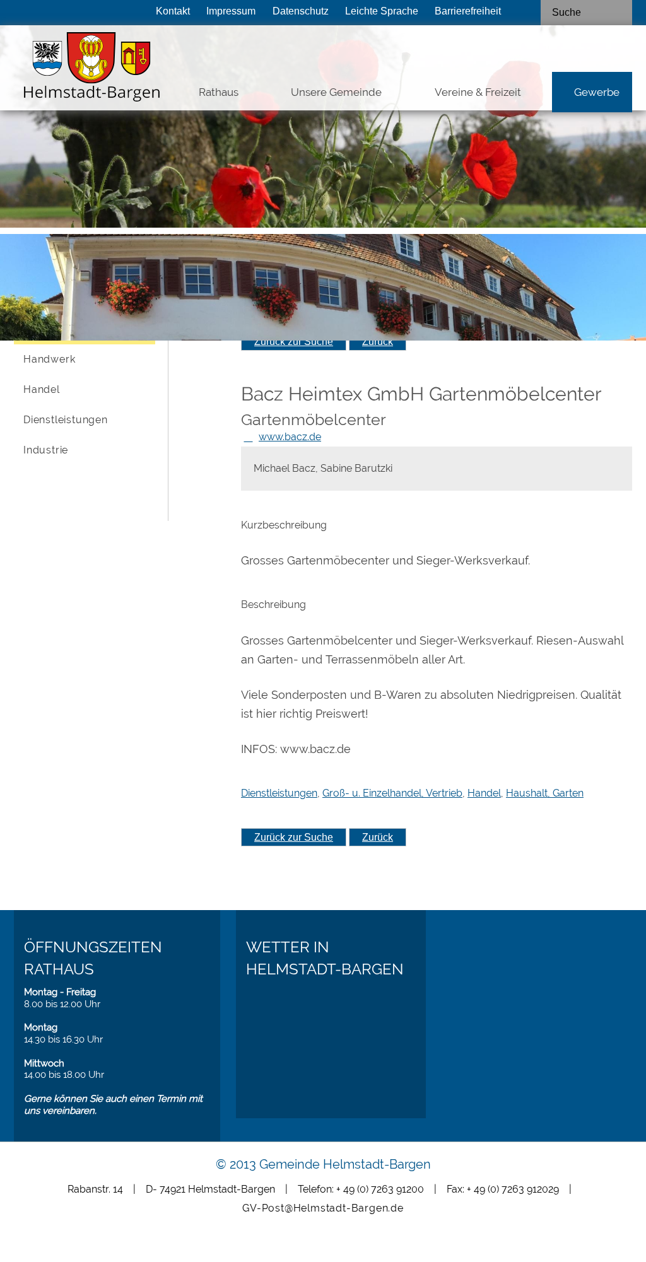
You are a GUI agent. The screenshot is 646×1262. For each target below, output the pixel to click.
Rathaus (218, 92)
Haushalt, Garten (545, 793)
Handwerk (49, 359)
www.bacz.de (290, 437)
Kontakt (173, 10)
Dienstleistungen (65, 420)
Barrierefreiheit (468, 10)
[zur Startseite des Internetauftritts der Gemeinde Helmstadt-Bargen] (76, 70)
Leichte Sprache (381, 10)
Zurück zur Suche (293, 341)
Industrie (45, 450)
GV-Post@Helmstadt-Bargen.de (323, 1208)
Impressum (230, 10)
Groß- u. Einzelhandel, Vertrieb (392, 793)
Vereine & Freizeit (478, 92)
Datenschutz (301, 10)
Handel (41, 389)
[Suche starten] (621, 12)
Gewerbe (597, 92)
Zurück (377, 341)
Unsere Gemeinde (336, 92)
